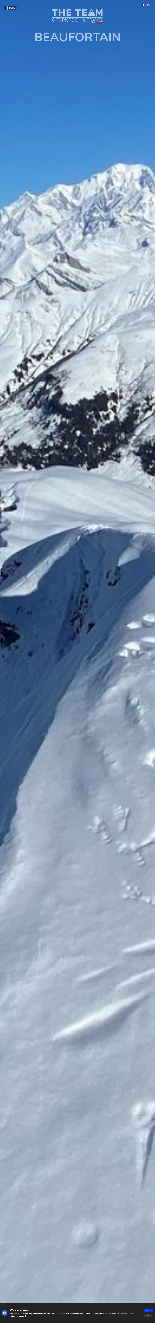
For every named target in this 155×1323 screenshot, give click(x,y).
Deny (148, 1315)
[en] (148, 5)
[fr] (143, 5)
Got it (148, 1310)
